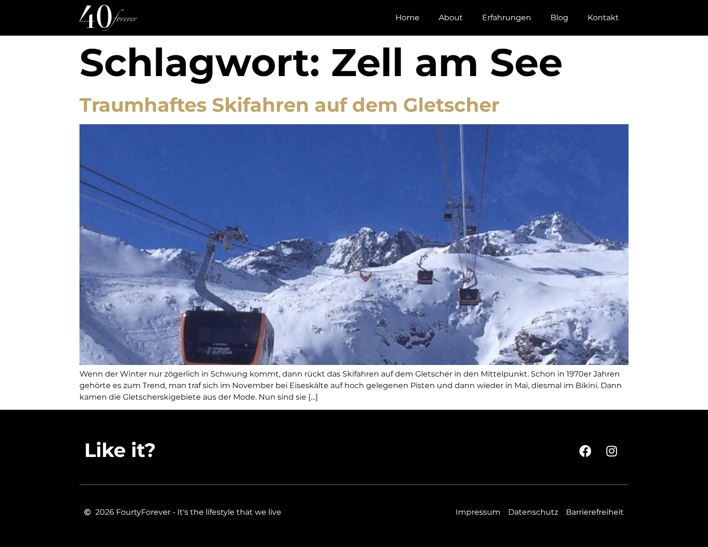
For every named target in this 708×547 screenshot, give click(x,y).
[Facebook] (585, 451)
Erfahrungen (506, 17)
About (451, 17)
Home (407, 17)
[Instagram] (612, 451)
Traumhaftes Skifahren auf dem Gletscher (289, 105)
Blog (559, 17)
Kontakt (603, 17)
